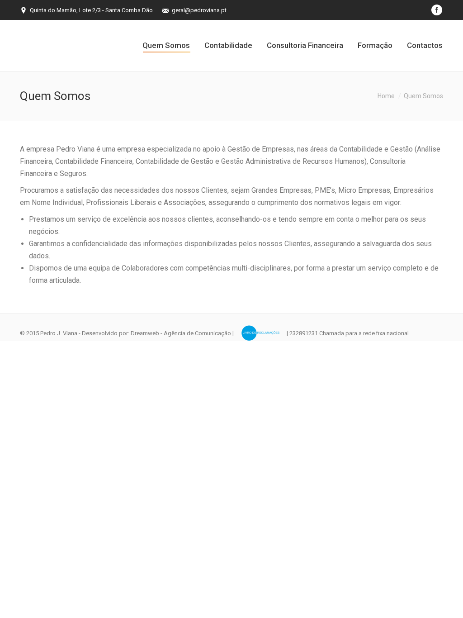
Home (386, 96)
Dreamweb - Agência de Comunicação (181, 333)
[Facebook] (436, 10)
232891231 (303, 333)
